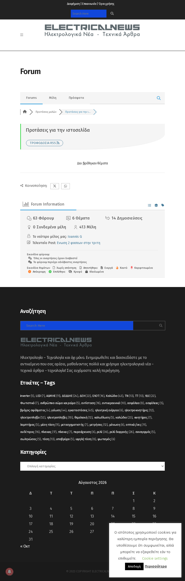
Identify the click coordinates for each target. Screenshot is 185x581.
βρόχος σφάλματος (35, 410)
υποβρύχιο (65, 439)
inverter (27, 396)
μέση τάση (50, 424)
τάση (48, 439)
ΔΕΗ (85, 396)
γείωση (58, 410)
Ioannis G (75, 237)
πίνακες (65, 432)
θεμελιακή (83, 417)
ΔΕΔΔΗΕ (70, 396)
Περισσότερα (156, 566)
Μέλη (52, 98)
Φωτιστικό (29, 403)
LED (40, 396)
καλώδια (123, 417)
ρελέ (102, 432)
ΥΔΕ (150, 396)
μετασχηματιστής (74, 424)
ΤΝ (129, 396)
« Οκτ (25, 546)
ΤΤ (139, 396)
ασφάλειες (154, 403)
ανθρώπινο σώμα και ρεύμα (60, 403)
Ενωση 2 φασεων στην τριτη (78, 243)
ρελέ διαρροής (122, 432)
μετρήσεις (99, 424)
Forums (31, 98)
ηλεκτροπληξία (32, 417)
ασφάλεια (135, 403)
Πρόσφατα (76, 98)
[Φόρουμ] (25, 111)
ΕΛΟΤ (98, 396)
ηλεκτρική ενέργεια (109, 410)
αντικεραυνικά (114, 403)
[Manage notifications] (9, 571)
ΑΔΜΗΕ (53, 396)
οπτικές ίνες (136, 424)
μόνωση (116, 424)
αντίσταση (90, 403)
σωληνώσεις (30, 439)
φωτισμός (106, 439)
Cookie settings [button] (155, 558)
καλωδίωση (104, 417)
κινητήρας (143, 417)
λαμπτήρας (29, 424)
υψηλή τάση (86, 439)
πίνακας (49, 432)
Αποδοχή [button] (134, 566)
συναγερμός (145, 432)
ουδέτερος (30, 432)
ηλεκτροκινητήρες (139, 410)
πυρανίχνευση (84, 432)
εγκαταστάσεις (80, 410)
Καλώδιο (114, 396)
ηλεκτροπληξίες (60, 417)
